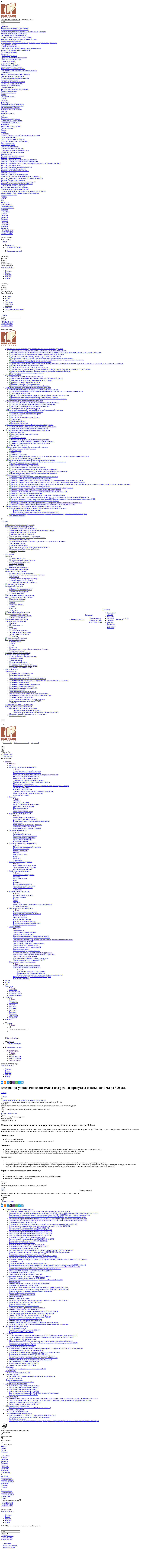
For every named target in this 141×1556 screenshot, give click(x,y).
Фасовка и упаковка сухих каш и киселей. (24, 1306)
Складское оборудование (22, 834)
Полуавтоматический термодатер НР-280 (23, 1404)
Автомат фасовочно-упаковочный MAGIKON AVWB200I (29, 1283)
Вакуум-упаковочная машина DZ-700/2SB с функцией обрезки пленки (34, 1393)
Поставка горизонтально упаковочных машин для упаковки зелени (33, 1256)
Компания (12, 1001)
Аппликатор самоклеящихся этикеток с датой (25, 1402)
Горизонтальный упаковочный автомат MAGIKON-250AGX (30, 1233)
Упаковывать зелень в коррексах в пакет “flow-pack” (27, 1254)
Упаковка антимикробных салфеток (21, 1272)
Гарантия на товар (7, 1481)
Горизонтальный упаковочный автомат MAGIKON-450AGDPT (31, 1239)
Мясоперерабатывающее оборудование (27, 847)
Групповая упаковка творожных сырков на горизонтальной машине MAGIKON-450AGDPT (41, 1250)
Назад (13, 763)
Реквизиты (4, 1470)
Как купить (13, 990)
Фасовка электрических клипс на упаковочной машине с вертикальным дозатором (38, 1287)
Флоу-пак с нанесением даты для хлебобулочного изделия (29, 1417)
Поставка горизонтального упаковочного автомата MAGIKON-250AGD (34, 1257)
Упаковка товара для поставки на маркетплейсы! (26, 1350)
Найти (3, 1534)
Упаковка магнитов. (16, 1261)
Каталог (12, 765)
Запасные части (18, 930)
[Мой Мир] (8, 1082)
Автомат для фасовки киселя (19, 1298)
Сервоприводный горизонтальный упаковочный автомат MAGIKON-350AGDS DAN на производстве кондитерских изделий (53, 1213)
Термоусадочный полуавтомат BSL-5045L (24, 1363)
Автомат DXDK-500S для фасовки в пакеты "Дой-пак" (28, 1315)
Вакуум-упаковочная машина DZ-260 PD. (24, 1387)
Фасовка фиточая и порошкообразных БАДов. (25, 1319)
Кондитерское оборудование (23, 895)
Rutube (7, 278)
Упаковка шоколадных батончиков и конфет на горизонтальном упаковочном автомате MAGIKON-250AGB (47, 1265)
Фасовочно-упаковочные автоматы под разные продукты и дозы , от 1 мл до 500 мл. (39, 1300)
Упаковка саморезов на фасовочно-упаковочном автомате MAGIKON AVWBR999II (38, 1289)
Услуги (3, 1450)
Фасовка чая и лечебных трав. (19, 1304)
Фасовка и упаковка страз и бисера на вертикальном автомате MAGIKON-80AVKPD (39, 1324)
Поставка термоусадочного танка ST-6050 (24, 1361)
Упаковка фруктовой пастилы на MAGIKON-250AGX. (28, 1241)
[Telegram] (22, 1082)
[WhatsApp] (16, 1082)
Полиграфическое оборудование (24, 865)
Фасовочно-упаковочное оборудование (27, 771)
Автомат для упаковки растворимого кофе (24, 1309)
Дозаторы (16, 800)
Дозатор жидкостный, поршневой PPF (22, 1339)
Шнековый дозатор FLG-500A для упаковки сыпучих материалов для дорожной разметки (40, 1341)
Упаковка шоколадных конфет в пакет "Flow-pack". (27, 1245)
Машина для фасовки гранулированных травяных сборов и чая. (31, 1313)
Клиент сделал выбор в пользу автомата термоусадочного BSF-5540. (33, 1358)
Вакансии (4, 1459)
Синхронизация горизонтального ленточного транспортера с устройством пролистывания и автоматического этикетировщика (54, 1421)
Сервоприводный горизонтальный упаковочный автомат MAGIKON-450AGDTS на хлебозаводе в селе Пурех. (48, 1220)
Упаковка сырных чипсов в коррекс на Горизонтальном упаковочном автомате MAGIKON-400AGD (44, 1267)
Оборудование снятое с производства (26, 966)
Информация (5, 1472)
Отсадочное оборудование (18, 1411)
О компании (5, 1455)
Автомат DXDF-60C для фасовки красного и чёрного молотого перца (33, 1322)
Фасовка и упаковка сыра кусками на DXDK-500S (27, 1278)
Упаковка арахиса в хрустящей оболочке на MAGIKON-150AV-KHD (33, 1311)
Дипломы (4, 1465)
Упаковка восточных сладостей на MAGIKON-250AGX (29, 1246)
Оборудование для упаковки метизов (22, 1295)
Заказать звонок (14, 1060)
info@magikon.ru (8, 267)
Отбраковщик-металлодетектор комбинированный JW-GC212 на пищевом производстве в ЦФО (43, 1335)
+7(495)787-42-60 (7, 230)
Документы (5, 1467)
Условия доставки (7, 1480)
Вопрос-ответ (5, 1496)
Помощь (4, 1487)
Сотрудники (5, 1468)
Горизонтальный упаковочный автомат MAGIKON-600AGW (30, 1232)
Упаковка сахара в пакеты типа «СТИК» (23, 1285)
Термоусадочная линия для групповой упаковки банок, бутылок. (32, 1356)
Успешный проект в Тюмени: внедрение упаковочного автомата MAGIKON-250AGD (39, 1211)
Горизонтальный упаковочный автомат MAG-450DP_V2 (29, 1228)
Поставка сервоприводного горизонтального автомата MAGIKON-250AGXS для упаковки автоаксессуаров (47, 1217)
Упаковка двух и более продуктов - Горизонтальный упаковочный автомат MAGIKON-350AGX (43, 1224)
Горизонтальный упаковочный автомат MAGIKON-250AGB (30, 1230)
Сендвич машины (15, 1378)
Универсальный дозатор (17, 1328)
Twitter (7, 273)
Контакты (4, 1461)
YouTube (8, 276)
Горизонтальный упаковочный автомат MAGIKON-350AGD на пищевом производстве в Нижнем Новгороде (48, 1219)
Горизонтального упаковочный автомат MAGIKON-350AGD (30, 1270)
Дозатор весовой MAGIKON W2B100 (22, 1345)
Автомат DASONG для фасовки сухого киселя (25, 1321)
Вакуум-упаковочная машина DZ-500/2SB (24, 1391)
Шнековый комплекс (16, 1296)
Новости (4, 1457)
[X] (10, 1082)
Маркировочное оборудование (24, 817)
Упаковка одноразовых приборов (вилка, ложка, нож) (28, 1263)
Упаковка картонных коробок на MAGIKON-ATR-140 (28, 1354)
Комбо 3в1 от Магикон (17, 1419)
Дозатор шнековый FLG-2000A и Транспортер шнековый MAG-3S (32, 1415)
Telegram (8, 275)
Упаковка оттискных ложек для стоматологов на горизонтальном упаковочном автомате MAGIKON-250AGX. (48, 1259)
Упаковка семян (14, 1282)
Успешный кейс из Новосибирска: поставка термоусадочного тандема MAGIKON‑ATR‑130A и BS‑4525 (46, 1348)
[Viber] (13, 1082)
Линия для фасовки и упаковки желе (22, 1293)
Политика (4, 1485)
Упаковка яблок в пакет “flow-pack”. (22, 1243)
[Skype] (19, 1082)
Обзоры (3, 1498)
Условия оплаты (6, 1478)
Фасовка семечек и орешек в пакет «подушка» (25, 1302)
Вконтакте (8, 271)
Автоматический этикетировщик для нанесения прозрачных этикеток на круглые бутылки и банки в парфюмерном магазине (53, 1398)
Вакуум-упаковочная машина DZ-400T (23, 1389)
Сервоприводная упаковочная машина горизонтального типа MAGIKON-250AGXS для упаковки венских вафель (49, 1215)
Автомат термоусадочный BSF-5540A (22, 1365)
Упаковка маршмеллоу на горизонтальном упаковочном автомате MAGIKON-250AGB (39, 1226)
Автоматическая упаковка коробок (21, 1382)
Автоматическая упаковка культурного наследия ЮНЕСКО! (30, 1359)
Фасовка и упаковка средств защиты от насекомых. (27, 1308)
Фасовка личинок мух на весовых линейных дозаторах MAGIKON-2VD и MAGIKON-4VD (41, 1337)
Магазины (4, 1476)
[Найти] (2, 24)
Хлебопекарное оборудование (23, 875)
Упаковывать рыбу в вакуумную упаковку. (24, 1385)
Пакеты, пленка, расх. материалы (25, 912)
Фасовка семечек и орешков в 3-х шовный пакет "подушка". (30, 1291)
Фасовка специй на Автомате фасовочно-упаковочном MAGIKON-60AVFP (36, 1280)
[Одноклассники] (5, 1082)
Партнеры (4, 1463)
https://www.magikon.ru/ (9, 1113)
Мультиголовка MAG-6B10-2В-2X (21, 1332)
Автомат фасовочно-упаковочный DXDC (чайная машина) (30, 1408)
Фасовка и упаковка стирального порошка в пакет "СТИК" (30, 1317)
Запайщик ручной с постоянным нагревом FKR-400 (27, 1369)
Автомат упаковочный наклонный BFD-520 (24, 1330)
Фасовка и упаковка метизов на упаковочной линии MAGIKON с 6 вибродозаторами (39, 1252)
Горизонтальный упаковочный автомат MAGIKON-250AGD (30, 1235)
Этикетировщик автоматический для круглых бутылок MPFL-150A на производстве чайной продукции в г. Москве (50, 1400)
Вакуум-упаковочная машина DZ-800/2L (23, 1395)
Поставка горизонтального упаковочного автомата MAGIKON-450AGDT (35, 1269)
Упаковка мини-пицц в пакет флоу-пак (23, 1222)
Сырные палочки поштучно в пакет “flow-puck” (26, 1274)
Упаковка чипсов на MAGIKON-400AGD (24, 1248)
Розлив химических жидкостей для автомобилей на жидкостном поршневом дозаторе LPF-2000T (43, 1343)
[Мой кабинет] (2, 723)
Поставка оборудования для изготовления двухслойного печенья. (32, 1376)
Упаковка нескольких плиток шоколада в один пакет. (28, 1237)
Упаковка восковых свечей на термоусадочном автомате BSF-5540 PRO (34, 1352)
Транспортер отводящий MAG (20, 1372)
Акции (3, 1448)
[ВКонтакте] (2, 1082)
